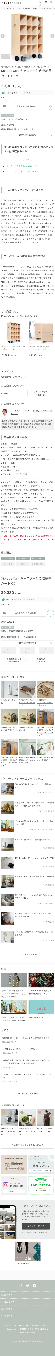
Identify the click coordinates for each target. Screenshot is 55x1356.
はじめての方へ (7, 1295)
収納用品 (27, 8)
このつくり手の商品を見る (40, 393)
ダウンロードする (35, 1226)
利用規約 (7, 1325)
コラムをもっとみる (27, 954)
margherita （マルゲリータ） (15, 377)
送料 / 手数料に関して (10, 129)
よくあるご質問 (7, 1302)
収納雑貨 (34, 8)
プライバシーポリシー (20, 1325)
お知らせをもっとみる (27, 1093)
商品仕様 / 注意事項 (27, 135)
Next (52, 36)
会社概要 (42, 1329)
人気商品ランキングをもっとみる (27, 1145)
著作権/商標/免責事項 (27, 1332)
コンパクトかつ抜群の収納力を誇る (22, 171)
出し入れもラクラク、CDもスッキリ (23, 166)
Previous (3, 36)
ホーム (3, 8)
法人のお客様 (6, 1309)
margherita (10, 8)
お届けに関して (30, 129)
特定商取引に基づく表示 (29, 1329)
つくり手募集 (6, 1316)
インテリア (19, 8)
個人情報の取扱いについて (41, 1325)
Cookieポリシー (12, 1329)
